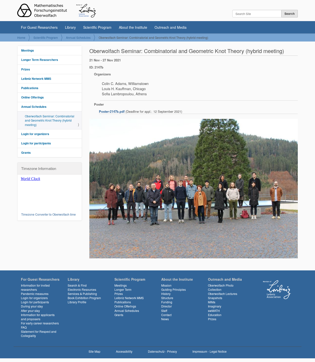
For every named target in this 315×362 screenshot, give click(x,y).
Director (166, 306)
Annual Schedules (78, 37)
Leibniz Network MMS (36, 78)
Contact (166, 315)
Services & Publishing (82, 294)
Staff (164, 310)
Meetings (27, 50)
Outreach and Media (171, 27)
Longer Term (122, 289)
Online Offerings (32, 97)
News (165, 319)
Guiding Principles (173, 289)
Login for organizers (35, 134)
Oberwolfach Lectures (222, 294)
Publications (29, 88)
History (166, 294)
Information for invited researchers (35, 287)
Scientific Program (97, 27)
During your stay (32, 306)
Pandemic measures (34, 294)
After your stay (30, 310)
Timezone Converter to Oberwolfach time (48, 214)
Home (21, 37)
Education (214, 315)
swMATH (214, 310)
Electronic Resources (82, 289)
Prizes (25, 69)
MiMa (211, 302)
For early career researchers (40, 323)
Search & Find (77, 285)
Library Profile (77, 302)
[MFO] (56, 10)
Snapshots (215, 298)
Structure (167, 298)
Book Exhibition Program (84, 298)
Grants (26, 152)
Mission (166, 285)
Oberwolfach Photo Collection (221, 287)
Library (70, 27)
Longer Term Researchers (39, 59)
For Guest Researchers (39, 27)
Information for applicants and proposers (38, 317)
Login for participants (36, 143)
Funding (166, 302)
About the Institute (133, 27)
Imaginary (214, 306)
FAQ (24, 327)
